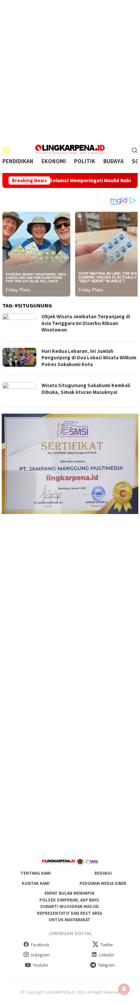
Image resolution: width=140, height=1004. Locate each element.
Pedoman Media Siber (103, 883)
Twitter (106, 945)
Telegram (106, 965)
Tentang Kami (35, 873)
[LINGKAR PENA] (70, 149)
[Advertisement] (70, 70)
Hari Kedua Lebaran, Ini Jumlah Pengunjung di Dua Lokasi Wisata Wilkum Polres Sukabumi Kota (88, 357)
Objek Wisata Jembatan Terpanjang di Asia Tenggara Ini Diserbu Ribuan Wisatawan (85, 323)
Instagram (40, 955)
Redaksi (103, 873)
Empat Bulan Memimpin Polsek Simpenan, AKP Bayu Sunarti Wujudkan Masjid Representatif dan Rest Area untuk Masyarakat (69, 906)
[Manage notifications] (124, 989)
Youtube (40, 965)
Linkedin (106, 955)
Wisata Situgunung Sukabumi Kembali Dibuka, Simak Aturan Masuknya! (85, 388)
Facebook (40, 945)
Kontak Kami (36, 883)
